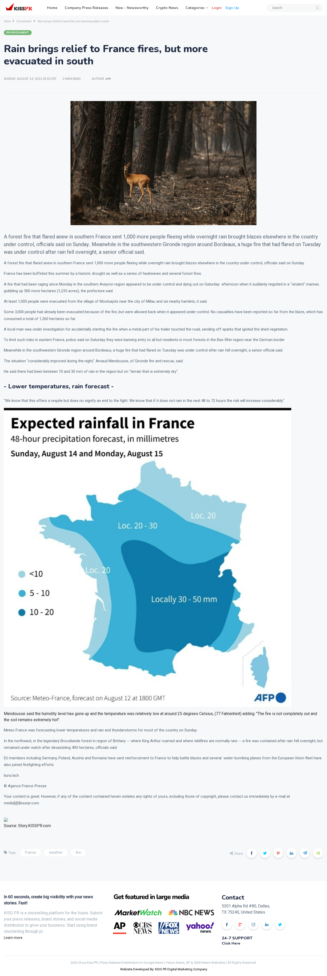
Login (217, 7)
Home (52, 7)
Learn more (13, 938)
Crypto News (167, 7)
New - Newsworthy (131, 7)
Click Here (231, 943)
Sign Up (232, 7)
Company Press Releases (86, 7)
